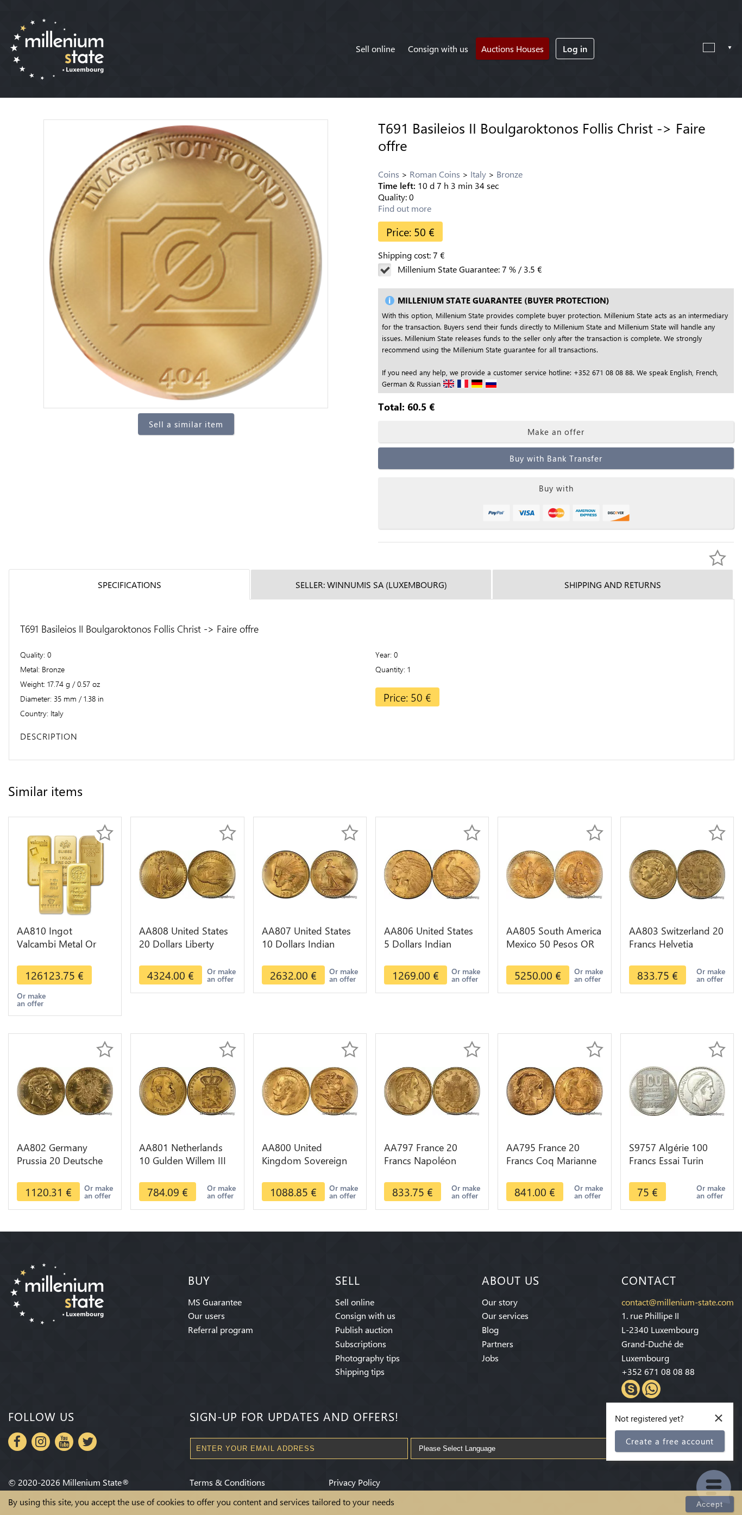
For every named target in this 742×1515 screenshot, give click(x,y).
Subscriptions (360, 1343)
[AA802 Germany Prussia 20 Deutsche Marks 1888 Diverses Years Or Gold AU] (65, 1090)
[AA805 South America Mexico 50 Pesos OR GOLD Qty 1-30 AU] (554, 873)
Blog (490, 1329)
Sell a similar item (186, 424)
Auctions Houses (512, 48)
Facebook (17, 1441)
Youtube (64, 1441)
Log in (575, 48)
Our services (505, 1315)
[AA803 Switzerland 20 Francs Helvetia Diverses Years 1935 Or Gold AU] (677, 873)
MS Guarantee (215, 1302)
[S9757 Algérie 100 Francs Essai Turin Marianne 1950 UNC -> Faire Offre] (677, 1090)
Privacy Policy (354, 1482)
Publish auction (364, 1329)
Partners (497, 1343)
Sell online (375, 48)
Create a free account (670, 1441)
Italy (478, 174)
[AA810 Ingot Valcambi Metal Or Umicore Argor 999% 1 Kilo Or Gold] (65, 873)
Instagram (41, 1441)
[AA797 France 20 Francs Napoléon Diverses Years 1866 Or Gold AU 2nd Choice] (432, 1090)
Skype (630, 1389)
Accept (709, 1504)
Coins (388, 174)
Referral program (220, 1329)
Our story (500, 1302)
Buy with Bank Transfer (556, 458)
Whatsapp (651, 1389)
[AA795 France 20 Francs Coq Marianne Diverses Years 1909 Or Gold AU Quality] (554, 1090)
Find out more (404, 208)
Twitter (87, 1441)
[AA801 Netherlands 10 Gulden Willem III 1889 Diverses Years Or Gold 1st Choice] (187, 1090)
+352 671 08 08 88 (658, 1371)
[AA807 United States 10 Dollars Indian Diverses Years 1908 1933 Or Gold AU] (310, 873)
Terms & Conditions (227, 1482)
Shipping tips (360, 1371)
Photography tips (367, 1358)
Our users (206, 1315)
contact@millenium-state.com (677, 1302)
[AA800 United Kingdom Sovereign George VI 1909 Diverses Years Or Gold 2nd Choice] (310, 1090)
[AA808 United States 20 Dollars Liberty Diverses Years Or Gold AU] (187, 873)
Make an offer (555, 431)
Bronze (509, 174)
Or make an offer (31, 999)
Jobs (490, 1358)
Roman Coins (435, 174)
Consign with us (438, 48)
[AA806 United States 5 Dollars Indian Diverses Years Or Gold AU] (432, 873)
